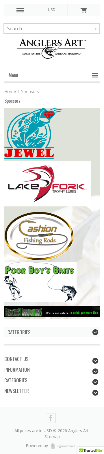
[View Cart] (83, 10)
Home (10, 91)
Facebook (51, 418)
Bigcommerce (65, 446)
